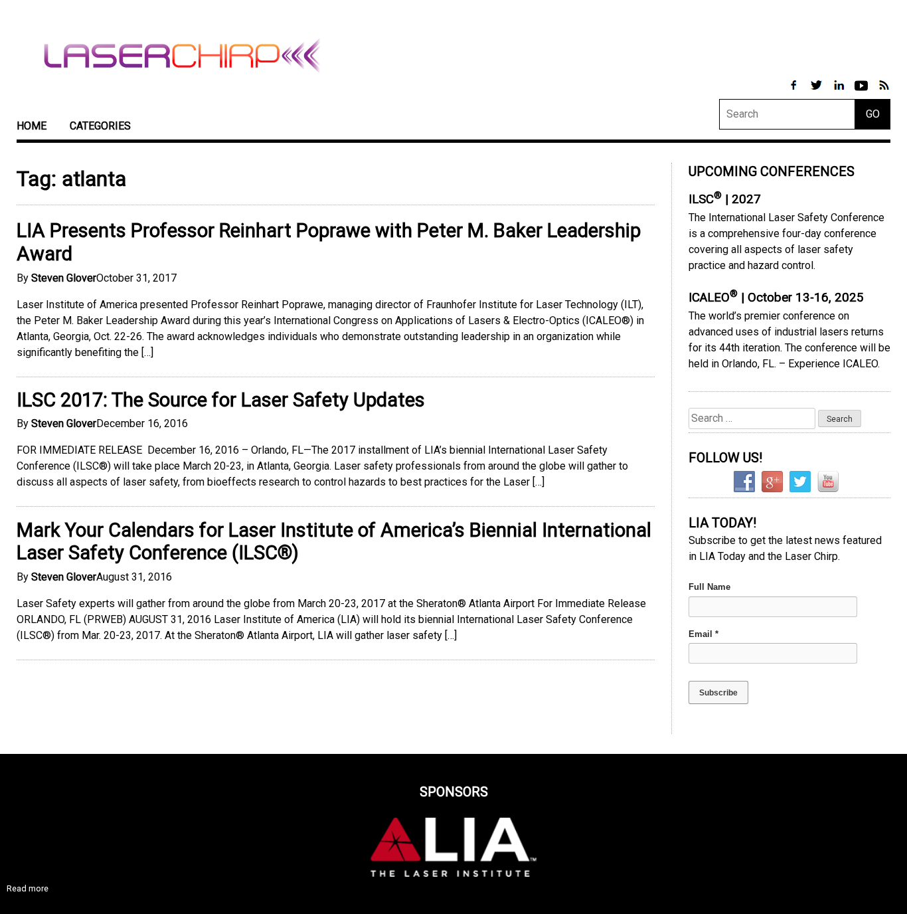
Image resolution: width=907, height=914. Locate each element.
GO (873, 114)
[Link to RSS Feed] (884, 92)
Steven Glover (63, 278)
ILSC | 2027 (725, 199)
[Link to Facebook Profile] (794, 92)
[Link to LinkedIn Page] (840, 92)
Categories (100, 126)
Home (31, 126)
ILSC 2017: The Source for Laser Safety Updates (221, 400)
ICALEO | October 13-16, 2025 (776, 297)
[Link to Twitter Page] (817, 92)
